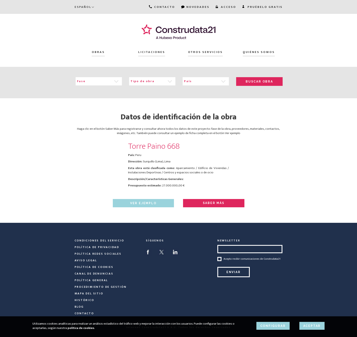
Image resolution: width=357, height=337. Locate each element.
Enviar (233, 272)
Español (83, 7)
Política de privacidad (97, 247)
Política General (91, 280)
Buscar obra (259, 81)
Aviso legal (86, 260)
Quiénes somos (259, 52)
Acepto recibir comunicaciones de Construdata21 (252, 259)
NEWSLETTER (228, 240)
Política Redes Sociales (98, 253)
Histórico (84, 300)
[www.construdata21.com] (178, 31)
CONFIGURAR (273, 325)
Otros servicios (205, 52)
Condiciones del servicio (99, 240)
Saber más (214, 203)
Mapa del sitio (89, 293)
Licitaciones (151, 52)
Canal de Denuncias (94, 273)
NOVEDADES (197, 7)
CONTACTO (164, 7)
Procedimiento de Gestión (101, 286)
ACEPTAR (312, 325)
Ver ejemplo (143, 203)
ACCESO (228, 7)
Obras (98, 52)
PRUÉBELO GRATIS (264, 7)
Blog (79, 306)
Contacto (84, 313)
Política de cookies (94, 267)
